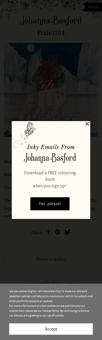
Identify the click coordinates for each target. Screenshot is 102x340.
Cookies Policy (50, 311)
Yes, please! (50, 204)
